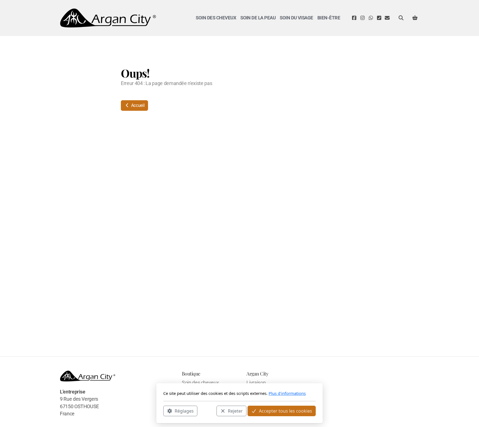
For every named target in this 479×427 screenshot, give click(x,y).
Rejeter (235, 411)
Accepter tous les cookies (285, 411)
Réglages (184, 411)
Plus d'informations (287, 393)
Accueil (137, 105)
